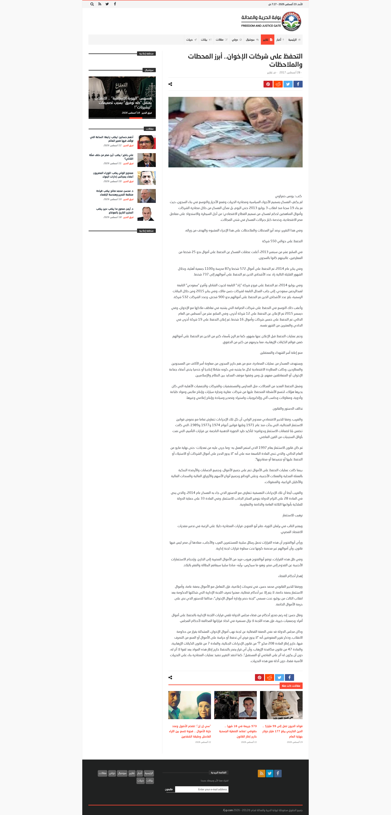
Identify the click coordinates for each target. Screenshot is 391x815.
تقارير (269, 72)
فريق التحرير (146, 112)
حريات (140, 780)
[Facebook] (115, 4)
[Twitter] (107, 4)
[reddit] (278, 84)
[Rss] (99, 4)
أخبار (139, 773)
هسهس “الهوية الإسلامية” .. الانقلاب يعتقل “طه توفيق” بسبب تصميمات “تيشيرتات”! (123, 102)
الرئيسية (149, 773)
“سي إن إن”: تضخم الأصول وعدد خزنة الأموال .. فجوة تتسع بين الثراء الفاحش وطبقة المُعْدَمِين (190, 731)
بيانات (150, 780)
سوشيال (122, 773)
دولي (112, 773)
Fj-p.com (228, 810)
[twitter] (288, 84)
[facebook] (298, 84)
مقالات (102, 773)
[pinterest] (268, 84)
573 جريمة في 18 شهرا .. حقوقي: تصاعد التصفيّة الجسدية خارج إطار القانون (238, 731)
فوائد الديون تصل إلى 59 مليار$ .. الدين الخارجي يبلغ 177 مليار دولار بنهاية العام (282, 731)
